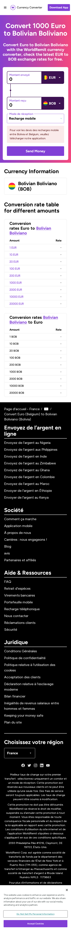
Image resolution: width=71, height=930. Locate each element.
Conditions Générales (20, 651)
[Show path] (46, 409)
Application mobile (18, 526)
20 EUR (14, 261)
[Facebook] (23, 765)
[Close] (67, 890)
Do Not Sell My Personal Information (35, 914)
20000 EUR (16, 303)
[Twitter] (29, 765)
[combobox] (35, 118)
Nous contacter (16, 616)
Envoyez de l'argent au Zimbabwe (30, 463)
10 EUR (13, 254)
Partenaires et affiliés (20, 560)
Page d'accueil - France (22, 409)
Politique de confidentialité (24, 658)
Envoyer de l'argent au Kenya (26, 497)
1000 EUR (15, 282)
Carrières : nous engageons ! (25, 539)
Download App (58, 7)
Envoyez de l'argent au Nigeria (27, 443)
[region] (35, 907)
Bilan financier (14, 696)
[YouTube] (48, 765)
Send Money (35, 151)
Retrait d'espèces (17, 588)
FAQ (7, 582)
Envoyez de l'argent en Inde (25, 456)
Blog (7, 546)
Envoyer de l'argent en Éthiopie (28, 491)
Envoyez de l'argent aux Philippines (30, 449)
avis (7, 553)
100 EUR (14, 268)
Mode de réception (21, 113)
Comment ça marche (20, 519)
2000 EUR (15, 289)
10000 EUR (16, 296)
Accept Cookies (35, 923)
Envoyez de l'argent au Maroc (26, 484)
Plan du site (13, 722)
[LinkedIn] (42, 765)
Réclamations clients (20, 623)
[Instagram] (35, 765)
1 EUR (13, 247)
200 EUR (14, 275)
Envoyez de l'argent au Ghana (27, 470)
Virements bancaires (19, 595)
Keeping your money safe (23, 715)
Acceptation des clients (22, 677)
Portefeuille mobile (18, 602)
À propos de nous (17, 533)
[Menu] (5, 7)
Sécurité (10, 629)
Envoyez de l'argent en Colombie (29, 477)
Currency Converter (29, 7)
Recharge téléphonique (22, 609)
